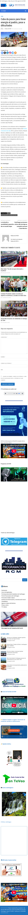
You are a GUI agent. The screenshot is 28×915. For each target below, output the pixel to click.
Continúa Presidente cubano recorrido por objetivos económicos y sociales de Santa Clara (13, 294)
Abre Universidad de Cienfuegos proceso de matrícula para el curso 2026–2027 (16, 659)
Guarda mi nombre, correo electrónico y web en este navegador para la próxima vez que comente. (13, 378)
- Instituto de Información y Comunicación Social (13, 599)
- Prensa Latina (4, 605)
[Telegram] (13, 53)
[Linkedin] (7, 53)
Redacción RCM (8, 28)
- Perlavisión (4, 590)
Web (2, 369)
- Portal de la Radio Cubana (8, 597)
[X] (5, 53)
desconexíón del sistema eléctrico (9, 215)
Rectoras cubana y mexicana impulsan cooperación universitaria (15, 652)
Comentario (4, 337)
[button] (14, 474)
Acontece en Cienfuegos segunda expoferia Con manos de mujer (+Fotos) (16, 638)
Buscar (24, 580)
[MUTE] (17, 393)
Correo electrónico (6, 363)
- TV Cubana (4, 607)
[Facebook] (2, 53)
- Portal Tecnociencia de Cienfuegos (10, 596)
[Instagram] (10, 53)
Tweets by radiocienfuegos (8, 532)
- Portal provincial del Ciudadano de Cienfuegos (13, 594)
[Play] (5, 393)
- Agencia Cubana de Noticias (8, 603)
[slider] (10, 393)
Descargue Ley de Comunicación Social (12, 628)
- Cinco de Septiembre (6, 592)
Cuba (2, 16)
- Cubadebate (4, 601)
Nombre (3, 357)
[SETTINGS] (22, 393)
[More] (15, 53)
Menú (4, 11)
